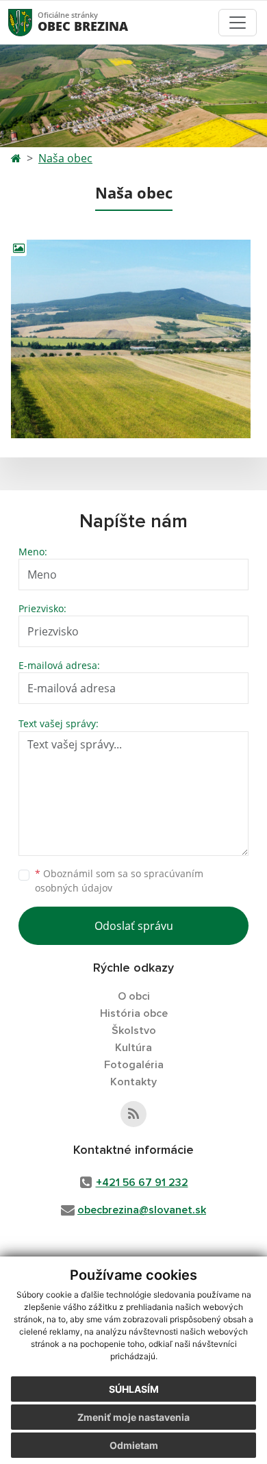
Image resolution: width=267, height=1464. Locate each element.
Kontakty (133, 1081)
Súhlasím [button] (134, 1389)
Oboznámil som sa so (119, 880)
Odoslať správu (133, 925)
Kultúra (133, 1047)
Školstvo (134, 1030)
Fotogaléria (134, 1064)
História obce (134, 1013)
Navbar (33, 22)
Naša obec (65, 158)
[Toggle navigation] (237, 22)
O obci (134, 996)
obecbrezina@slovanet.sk (141, 1209)
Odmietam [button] (134, 1445)
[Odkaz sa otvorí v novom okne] (133, 1114)
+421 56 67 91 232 (142, 1182)
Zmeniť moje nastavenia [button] (133, 1417)
